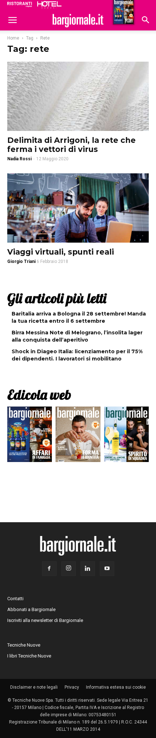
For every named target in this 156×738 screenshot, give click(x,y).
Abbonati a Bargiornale (31, 609)
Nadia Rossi (19, 158)
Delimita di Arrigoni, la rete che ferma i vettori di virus (71, 145)
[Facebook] (49, 568)
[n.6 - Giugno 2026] (78, 436)
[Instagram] (68, 568)
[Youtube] (107, 568)
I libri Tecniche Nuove (29, 656)
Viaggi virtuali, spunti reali (60, 251)
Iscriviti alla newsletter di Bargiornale (45, 620)
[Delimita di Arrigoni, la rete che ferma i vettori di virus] (78, 96)
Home (13, 38)
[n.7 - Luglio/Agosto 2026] (29, 436)
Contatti (15, 598)
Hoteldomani (49, 5)
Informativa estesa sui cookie (116, 687)
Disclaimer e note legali (34, 687)
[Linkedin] (88, 568)
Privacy (72, 687)
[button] (146, 20)
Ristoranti (19, 4)
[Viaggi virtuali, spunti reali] (78, 208)
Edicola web (39, 394)
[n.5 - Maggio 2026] (126, 436)
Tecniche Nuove (23, 645)
